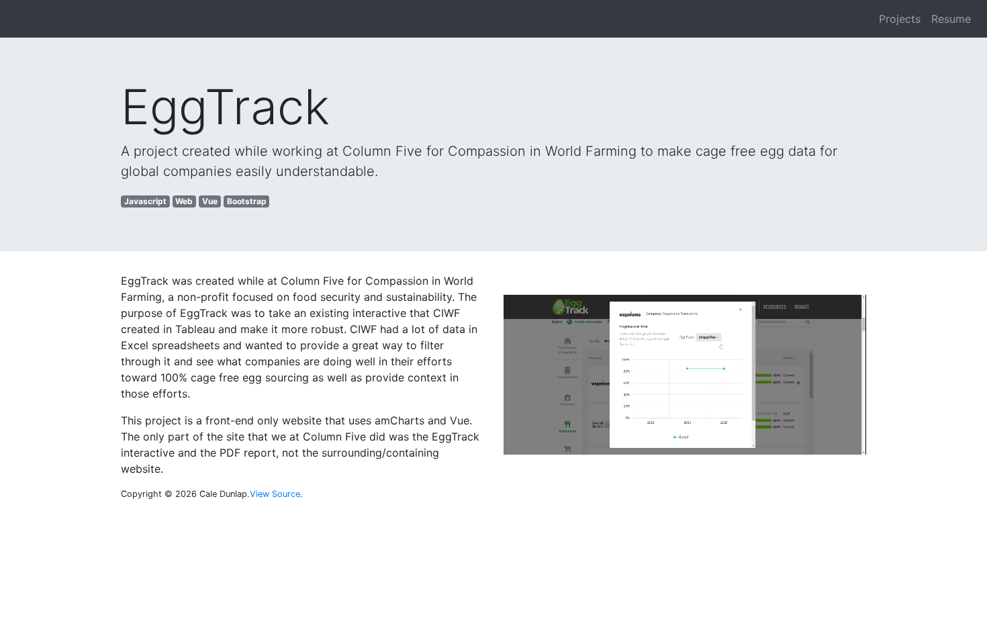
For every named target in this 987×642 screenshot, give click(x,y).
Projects (900, 19)
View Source (275, 494)
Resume (951, 19)
